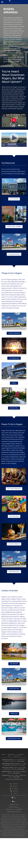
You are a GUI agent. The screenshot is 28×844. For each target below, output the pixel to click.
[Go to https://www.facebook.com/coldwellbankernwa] (14, 784)
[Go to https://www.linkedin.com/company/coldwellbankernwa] (14, 786)
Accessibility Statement (14, 809)
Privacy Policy (14, 807)
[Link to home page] (14, 2)
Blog (9, 756)
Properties (11, 754)
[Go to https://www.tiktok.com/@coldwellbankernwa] (14, 793)
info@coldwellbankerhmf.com (14, 779)
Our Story (21, 754)
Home (3, 754)
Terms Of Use (14, 804)
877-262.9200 (21, 765)
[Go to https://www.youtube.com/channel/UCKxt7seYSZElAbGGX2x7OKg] (14, 791)
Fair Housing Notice (14, 811)
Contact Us (17, 756)
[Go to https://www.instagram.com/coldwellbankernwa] (14, 788)
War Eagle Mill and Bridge (16, 281)
